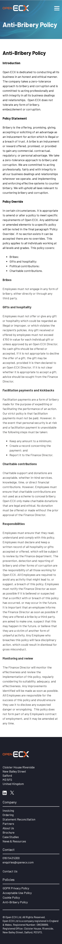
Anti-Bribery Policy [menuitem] (15, 902)
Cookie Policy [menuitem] (11, 897)
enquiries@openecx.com (18, 862)
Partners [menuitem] (8, 823)
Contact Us (10, 871)
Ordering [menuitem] (8, 815)
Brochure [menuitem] (8, 832)
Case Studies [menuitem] (11, 837)
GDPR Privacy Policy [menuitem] (16, 888)
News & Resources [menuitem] (14, 841)
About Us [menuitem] (8, 828)
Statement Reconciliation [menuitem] (19, 819)
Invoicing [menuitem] (8, 810)
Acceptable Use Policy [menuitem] (17, 893)
